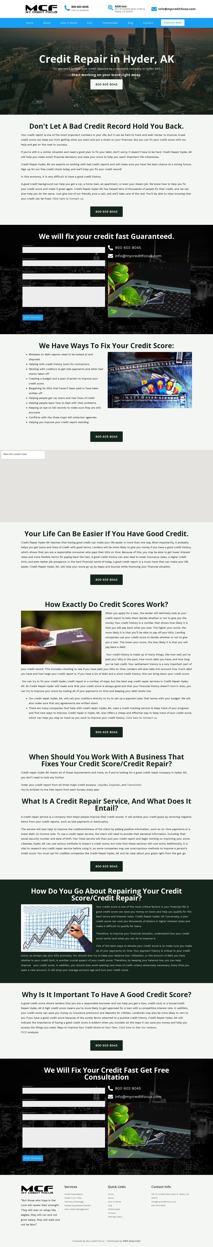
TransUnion (134, 784)
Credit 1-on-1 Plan (73, 1198)
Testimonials (110, 22)
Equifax (103, 784)
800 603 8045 (80, 7)
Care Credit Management (76, 1209)
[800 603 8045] (67, 8)
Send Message (33, 317)
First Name (28, 246)
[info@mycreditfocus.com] (154, 9)
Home (29, 22)
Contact (148, 22)
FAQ (89, 22)
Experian (114, 784)
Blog (130, 22)
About (47, 22)
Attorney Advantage (74, 1202)
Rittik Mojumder (132, 1241)
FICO (24, 1032)
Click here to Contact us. (68, 198)
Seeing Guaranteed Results (77, 1205)
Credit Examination (73, 1194)
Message (26, 285)
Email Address (29, 259)
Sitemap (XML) (115, 1217)
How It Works (68, 22)
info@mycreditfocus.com (176, 9)
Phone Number (29, 272)
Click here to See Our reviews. (138, 1027)
